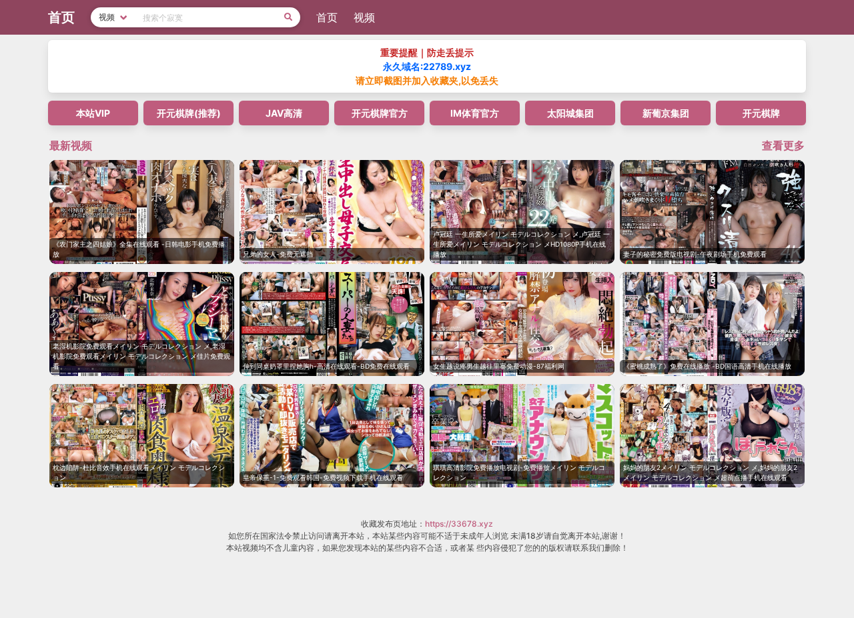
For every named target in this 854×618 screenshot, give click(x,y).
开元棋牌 (761, 113)
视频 (364, 17)
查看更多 (783, 145)
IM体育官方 (474, 113)
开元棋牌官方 (380, 113)
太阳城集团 (570, 113)
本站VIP (93, 113)
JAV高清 (284, 113)
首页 (327, 17)
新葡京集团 (666, 113)
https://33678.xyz (459, 524)
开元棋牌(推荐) (189, 113)
